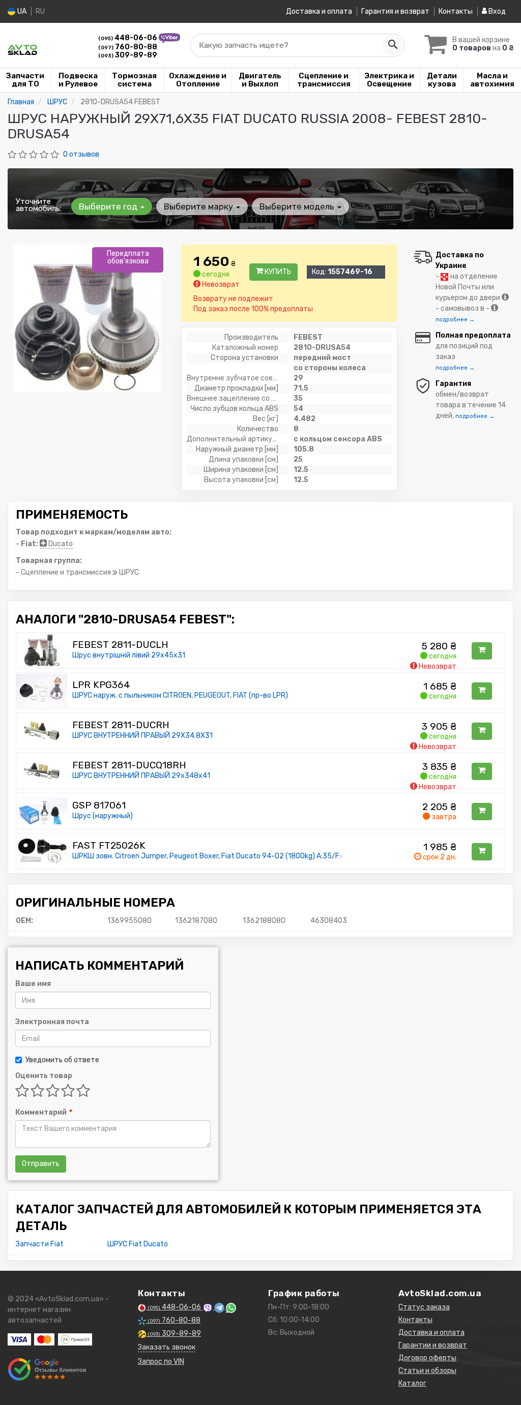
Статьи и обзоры (427, 1370)
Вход (496, 11)
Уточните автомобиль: (39, 205)
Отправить (41, 1163)
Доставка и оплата (319, 11)
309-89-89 (127, 55)
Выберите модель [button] (297, 206)
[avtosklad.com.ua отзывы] (47, 1369)
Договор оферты (427, 1358)
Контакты (456, 11)
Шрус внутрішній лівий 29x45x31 (128, 655)
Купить (277, 271)
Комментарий (43, 1112)
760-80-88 (127, 47)
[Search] (392, 45)
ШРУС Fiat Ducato (137, 1244)
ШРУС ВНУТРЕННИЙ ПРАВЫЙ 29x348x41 (141, 775)
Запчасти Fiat (40, 1244)
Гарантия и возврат (395, 11)
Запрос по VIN (161, 1361)
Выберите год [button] (109, 206)
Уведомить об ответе (62, 1060)
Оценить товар (43, 1075)
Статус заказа (424, 1307)
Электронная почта (52, 1022)
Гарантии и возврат (432, 1345)
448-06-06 (128, 38)
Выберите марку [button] (199, 206)
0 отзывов (81, 154)
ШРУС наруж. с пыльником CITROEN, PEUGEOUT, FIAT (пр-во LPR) (180, 695)
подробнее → (455, 319)
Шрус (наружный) (102, 816)
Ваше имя (33, 983)
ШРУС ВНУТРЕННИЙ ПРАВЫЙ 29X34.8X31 (142, 735)
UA (21, 11)
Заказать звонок (166, 1347)
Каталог (412, 1383)
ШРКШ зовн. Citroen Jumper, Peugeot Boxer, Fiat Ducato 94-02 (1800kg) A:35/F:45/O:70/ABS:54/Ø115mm (250, 856)
